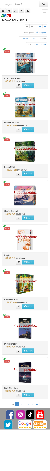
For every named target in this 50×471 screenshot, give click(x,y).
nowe (43, 38)
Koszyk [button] (29, 85)
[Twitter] (8, 424)
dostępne (42, 32)
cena (34, 38)
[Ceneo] (40, 424)
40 (36, 44)
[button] (3, 10)
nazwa (25, 38)
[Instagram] (20, 414)
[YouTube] (40, 414)
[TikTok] (30, 414)
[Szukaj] (43, 4)
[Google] (25, 424)
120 (44, 44)
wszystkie (30, 32)
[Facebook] (10, 414)
